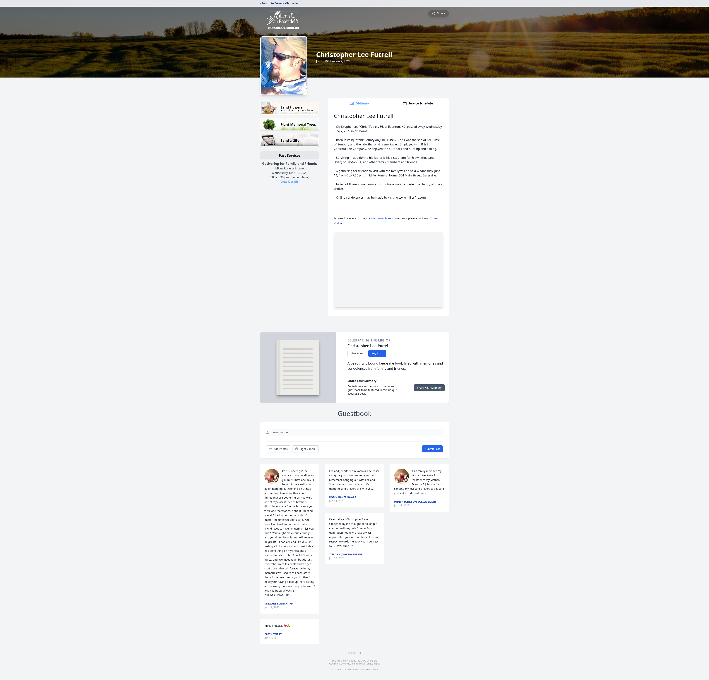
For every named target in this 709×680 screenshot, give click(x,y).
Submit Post (432, 449)
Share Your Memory (429, 387)
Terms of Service (364, 663)
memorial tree (381, 218)
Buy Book (377, 353)
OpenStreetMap (358, 669)
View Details (289, 182)
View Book (357, 353)
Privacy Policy (344, 663)
